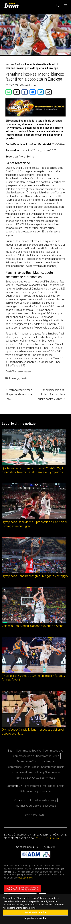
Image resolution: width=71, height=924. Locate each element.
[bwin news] (12, 5)
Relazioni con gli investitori (35, 791)
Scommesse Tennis (52, 766)
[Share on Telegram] (41, 92)
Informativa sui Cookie (28, 805)
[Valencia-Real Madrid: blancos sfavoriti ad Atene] (34, 622)
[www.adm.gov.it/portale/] (35, 857)
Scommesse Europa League (23, 766)
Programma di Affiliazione (40, 785)
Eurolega (14, 378)
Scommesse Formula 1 (24, 772)
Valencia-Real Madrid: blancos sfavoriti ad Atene (32, 625)
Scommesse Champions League (35, 761)
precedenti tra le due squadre (38, 241)
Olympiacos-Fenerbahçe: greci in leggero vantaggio (35, 576)
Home (9, 64)
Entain (60, 785)
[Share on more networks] (49, 92)
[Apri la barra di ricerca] (57, 5)
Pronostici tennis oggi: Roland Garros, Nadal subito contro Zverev (52, 394)
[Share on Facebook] (24, 92)
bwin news (31, 814)
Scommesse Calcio (22, 756)
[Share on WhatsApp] (8, 92)
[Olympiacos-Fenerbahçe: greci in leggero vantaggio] (34, 572)
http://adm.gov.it (26, 877)
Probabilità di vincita (47, 838)
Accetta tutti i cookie (35, 912)
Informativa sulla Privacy (42, 800)
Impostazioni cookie (35, 918)
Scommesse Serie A (48, 756)
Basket (19, 64)
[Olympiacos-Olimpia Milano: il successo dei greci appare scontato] (34, 725)
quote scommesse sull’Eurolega (37, 281)
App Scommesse (50, 772)
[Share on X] (16, 92)
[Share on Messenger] (32, 92)
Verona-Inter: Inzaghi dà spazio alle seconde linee (19, 394)
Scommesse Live (53, 750)
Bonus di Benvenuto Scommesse (35, 777)
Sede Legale (49, 805)
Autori (42, 814)
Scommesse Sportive (28, 750)
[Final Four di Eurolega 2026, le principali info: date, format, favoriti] (34, 671)
